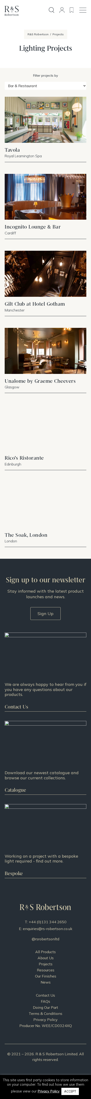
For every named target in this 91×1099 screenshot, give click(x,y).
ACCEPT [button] (70, 1091)
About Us (46, 958)
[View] (45, 758)
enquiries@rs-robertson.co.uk (47, 928)
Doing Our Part (45, 1007)
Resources (45, 970)
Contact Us (45, 995)
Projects (45, 964)
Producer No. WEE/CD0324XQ (45, 1025)
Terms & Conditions (45, 1013)
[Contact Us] (45, 672)
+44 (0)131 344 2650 (47, 922)
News (46, 982)
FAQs (45, 1001)
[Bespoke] (45, 841)
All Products (45, 951)
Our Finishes (45, 976)
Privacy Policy (45, 1019)
